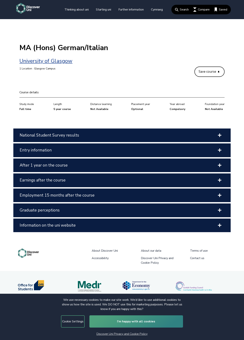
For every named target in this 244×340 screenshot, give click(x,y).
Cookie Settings (72, 321)
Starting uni (103, 9)
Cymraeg (157, 9)
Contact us (197, 258)
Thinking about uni (76, 9)
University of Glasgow (45, 61)
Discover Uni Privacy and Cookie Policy (122, 334)
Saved (223, 9)
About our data (151, 251)
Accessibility (100, 258)
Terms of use (199, 251)
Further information (131, 9)
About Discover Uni (105, 251)
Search (184, 9)
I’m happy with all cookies (136, 321)
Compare (204, 9)
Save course (208, 71)
